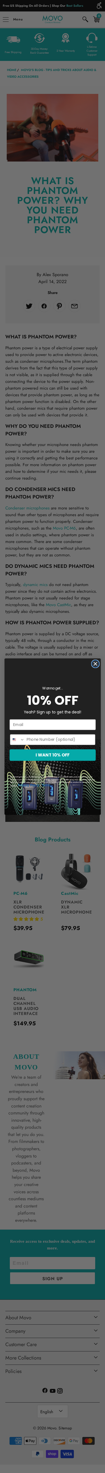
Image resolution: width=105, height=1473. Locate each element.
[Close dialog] (95, 664)
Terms (46, 785)
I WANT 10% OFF (53, 755)
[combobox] (17, 739)
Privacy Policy (28, 785)
